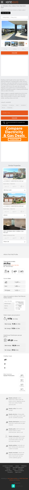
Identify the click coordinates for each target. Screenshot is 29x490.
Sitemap (8, 469)
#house (3, 107)
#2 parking (11, 105)
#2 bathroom (4, 105)
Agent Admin (18, 472)
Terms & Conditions (19, 470)
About (14, 469)
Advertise (20, 469)
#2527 (17, 105)
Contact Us (7, 467)
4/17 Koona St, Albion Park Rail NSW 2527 (13, 181)
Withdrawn (24, 466)
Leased (17, 466)
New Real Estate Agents (18, 467)
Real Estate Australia (12, 478)
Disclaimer (10, 472)
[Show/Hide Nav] (2, 2)
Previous (2, 45)
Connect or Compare (8, 466)
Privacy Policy (8, 470)
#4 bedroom (23, 105)
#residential (9, 107)
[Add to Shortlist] (24, 190)
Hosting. (18, 480)
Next (27, 45)
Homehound (14, 2)
